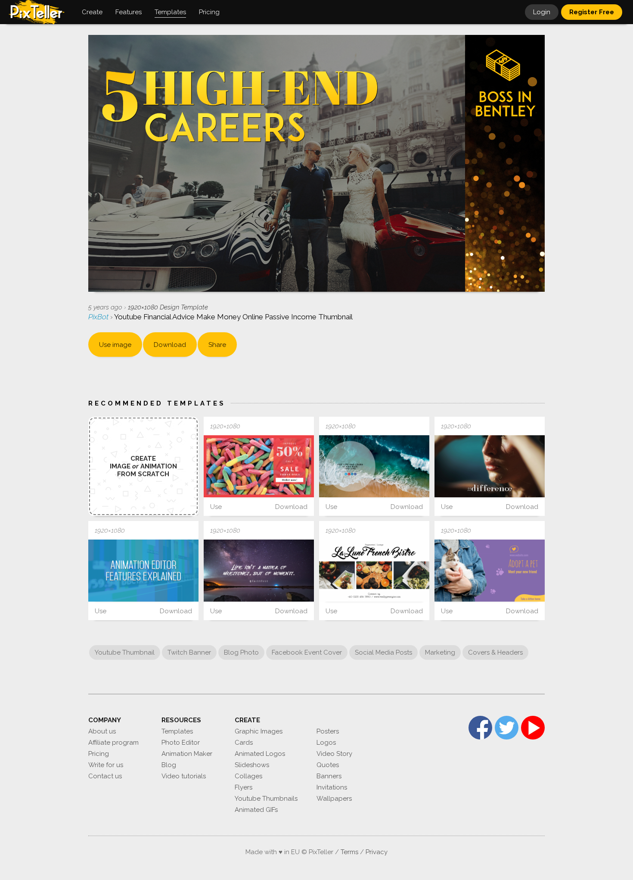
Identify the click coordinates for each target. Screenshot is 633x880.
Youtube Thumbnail (125, 652)
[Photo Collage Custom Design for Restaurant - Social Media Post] (374, 571)
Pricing (98, 754)
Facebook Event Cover (307, 652)
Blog (168, 765)
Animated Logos (260, 754)
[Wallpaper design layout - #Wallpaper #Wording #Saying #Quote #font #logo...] (259, 571)
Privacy (377, 852)
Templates (177, 731)
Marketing (440, 652)
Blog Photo (241, 652)
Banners (328, 776)
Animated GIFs (256, 810)
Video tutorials (183, 776)
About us (102, 731)
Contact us (105, 776)
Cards (244, 742)
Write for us (105, 765)
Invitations (331, 787)
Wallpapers (334, 798)
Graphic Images (258, 731)
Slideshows (252, 765)
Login (541, 12)
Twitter (506, 728)
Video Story (334, 754)
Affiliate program (113, 742)
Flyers (243, 787)
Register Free (591, 12)
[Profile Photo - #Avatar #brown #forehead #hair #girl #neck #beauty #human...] (489, 466)
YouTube (533, 728)
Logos (326, 742)
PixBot (99, 316)
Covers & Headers (495, 652)
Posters (327, 731)
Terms (349, 852)
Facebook (480, 728)
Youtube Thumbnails (266, 798)
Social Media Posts (383, 652)
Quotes (327, 765)
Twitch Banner (189, 652)
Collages (248, 776)
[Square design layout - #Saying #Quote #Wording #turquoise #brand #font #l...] (374, 466)
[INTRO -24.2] (143, 571)
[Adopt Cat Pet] (489, 571)
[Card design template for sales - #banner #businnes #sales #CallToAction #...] (259, 466)
